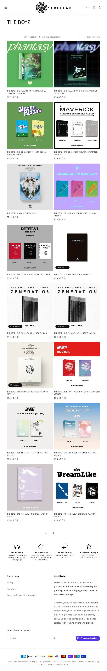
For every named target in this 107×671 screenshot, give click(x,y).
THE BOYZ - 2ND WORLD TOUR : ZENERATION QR (27, 333)
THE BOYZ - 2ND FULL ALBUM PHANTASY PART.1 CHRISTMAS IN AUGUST (26, 92)
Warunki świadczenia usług (89, 662)
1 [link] (46, 532)
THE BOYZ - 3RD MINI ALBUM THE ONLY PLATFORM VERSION (27, 515)
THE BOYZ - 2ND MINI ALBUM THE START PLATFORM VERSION (75, 454)
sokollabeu (18, 662)
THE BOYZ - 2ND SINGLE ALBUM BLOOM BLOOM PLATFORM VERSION (26, 153)
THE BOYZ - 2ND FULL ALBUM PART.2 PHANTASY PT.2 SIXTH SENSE (75, 92)
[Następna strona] (61, 533)
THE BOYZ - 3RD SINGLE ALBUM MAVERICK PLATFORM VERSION (76, 153)
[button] (6, 7)
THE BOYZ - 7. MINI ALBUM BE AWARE (22, 213)
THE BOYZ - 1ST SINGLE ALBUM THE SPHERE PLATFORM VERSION (77, 393)
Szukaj (10, 582)
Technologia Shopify (29, 662)
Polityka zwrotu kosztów (49, 662)
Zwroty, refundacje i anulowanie (21, 595)
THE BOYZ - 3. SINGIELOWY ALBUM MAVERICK (72, 274)
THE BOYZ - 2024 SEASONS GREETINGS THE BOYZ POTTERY (27, 393)
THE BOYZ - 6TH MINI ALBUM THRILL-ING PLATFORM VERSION (75, 214)
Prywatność (12, 589)
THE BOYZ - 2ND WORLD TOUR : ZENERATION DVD (74, 333)
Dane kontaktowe (62, 664)
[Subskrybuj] (54, 638)
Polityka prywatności (68, 662)
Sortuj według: (30, 37)
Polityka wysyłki (47, 664)
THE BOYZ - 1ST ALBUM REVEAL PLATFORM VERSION (28, 274)
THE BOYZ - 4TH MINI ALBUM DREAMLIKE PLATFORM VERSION (75, 515)
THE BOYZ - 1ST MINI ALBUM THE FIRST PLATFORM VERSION (27, 454)
